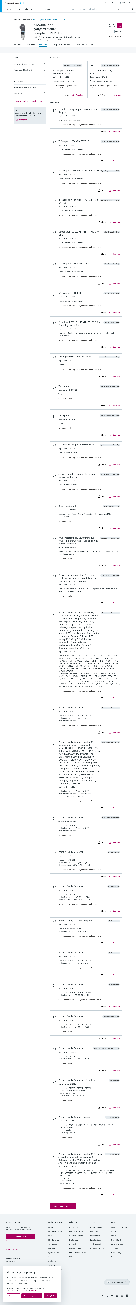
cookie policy (34, 1290)
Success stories (116, 1248)
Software (51, 1265)
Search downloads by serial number (28, 101)
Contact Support (96, 1227)
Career (113, 1236)
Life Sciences (74, 1240)
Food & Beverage (75, 1227)
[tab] (18, 45)
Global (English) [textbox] (127, 3)
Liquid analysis (53, 1240)
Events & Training (117, 1244)
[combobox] (128, 3)
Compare (118, 31)
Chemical (72, 1244)
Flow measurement (55, 1231)
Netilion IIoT (52, 1261)
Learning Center (96, 1240)
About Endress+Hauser (119, 1227)
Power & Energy (75, 1248)
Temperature (53, 1244)
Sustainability (116, 1253)
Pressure (26, 20)
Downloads (105, 3)
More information (12, 1249)
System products (54, 1253)
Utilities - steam (75, 1257)
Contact (114, 3)
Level (50, 1236)
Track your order (96, 1244)
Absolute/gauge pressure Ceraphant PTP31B (49, 20)
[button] (20, 1236)
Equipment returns (97, 1248)
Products (17, 20)
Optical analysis (54, 1257)
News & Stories (116, 1240)
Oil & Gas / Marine (76, 1236)
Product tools (93, 3)
